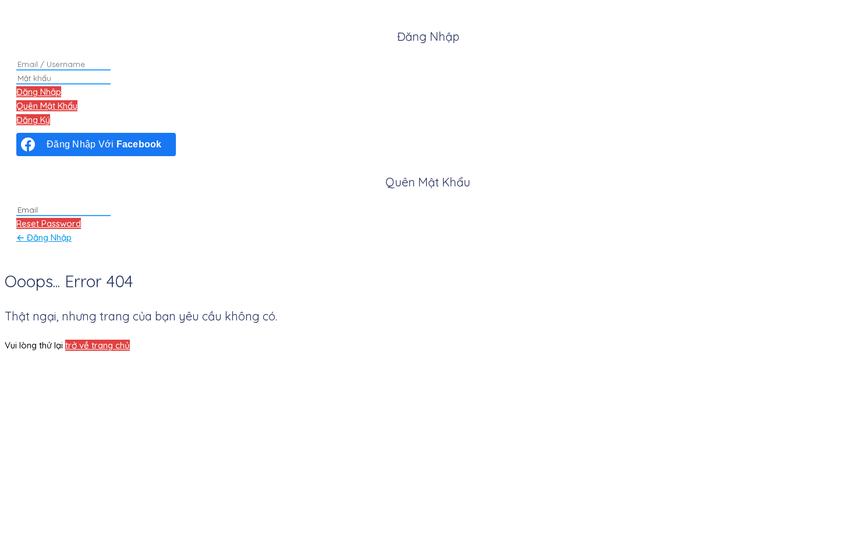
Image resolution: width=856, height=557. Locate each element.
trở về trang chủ (97, 345)
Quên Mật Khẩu (46, 105)
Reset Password (48, 223)
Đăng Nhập (38, 91)
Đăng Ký (33, 119)
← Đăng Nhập (44, 237)
